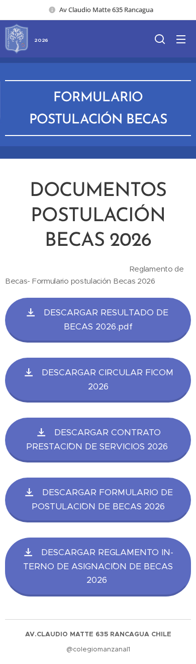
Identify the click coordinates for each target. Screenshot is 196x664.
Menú (181, 39)
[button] (160, 38)
